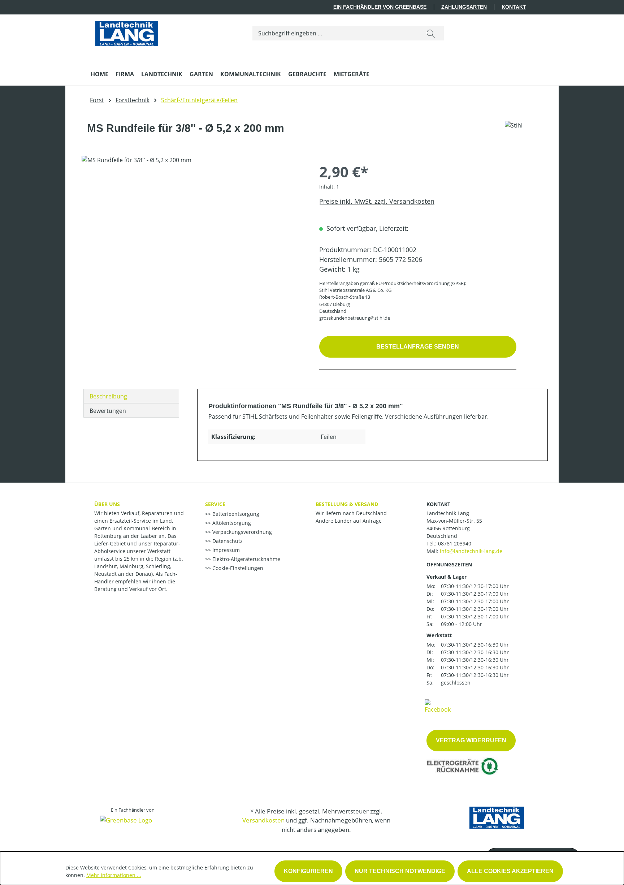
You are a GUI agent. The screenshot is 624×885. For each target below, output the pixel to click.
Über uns (107, 504)
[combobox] (335, 33)
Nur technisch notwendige (400, 871)
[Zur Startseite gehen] (127, 31)
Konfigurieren (308, 871)
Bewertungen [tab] (108, 411)
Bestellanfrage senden (417, 347)
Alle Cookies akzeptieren (510, 871)
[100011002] (193, 233)
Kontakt (514, 7)
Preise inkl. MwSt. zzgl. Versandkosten (376, 201)
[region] (193, 233)
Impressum (225, 550)
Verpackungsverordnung (241, 531)
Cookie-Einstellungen (237, 568)
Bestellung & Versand (347, 504)
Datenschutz (227, 541)
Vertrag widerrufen (471, 740)
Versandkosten (263, 820)
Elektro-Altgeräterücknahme (245, 559)
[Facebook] (438, 706)
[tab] (131, 396)
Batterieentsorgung (235, 513)
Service (215, 504)
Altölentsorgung (231, 522)
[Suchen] (431, 33)
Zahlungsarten (464, 7)
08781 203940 (454, 543)
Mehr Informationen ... (113, 875)
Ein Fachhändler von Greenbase (379, 7)
